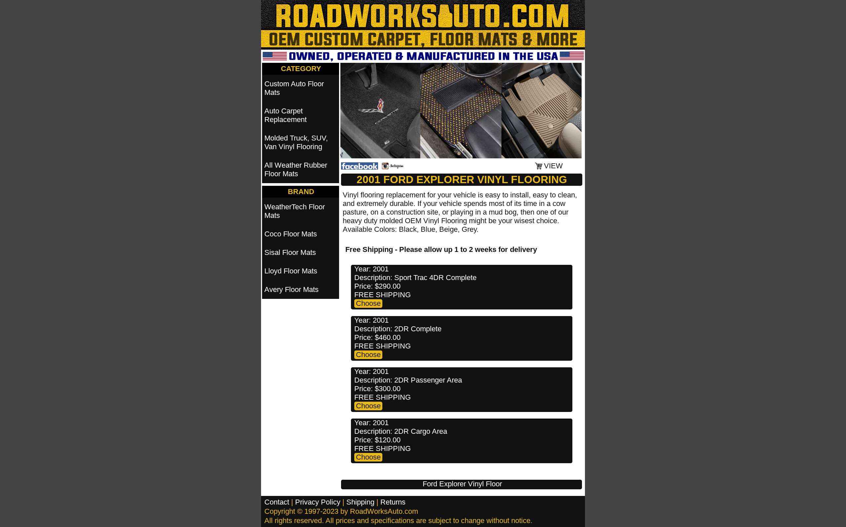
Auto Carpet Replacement (285, 115)
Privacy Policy (317, 502)
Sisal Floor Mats (290, 252)
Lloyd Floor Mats (290, 271)
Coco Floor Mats (290, 234)
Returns (392, 502)
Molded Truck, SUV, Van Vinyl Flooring (296, 142)
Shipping (360, 502)
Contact (276, 502)
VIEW (553, 166)
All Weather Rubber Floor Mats (295, 169)
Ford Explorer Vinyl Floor (462, 484)
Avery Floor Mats (291, 289)
